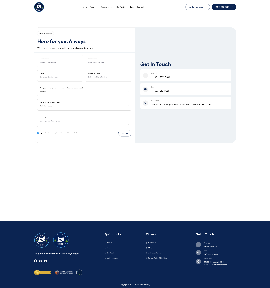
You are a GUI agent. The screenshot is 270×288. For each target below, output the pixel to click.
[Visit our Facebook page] (35, 261)
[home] (39, 7)
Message (43, 117)
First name (44, 59)
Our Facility (121, 7)
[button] (94, 7)
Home (84, 7)
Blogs (132, 7)
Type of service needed (50, 102)
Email (42, 73)
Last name (92, 59)
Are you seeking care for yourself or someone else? (61, 88)
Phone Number (94, 73)
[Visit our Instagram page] (40, 261)
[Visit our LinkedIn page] (45, 261)
